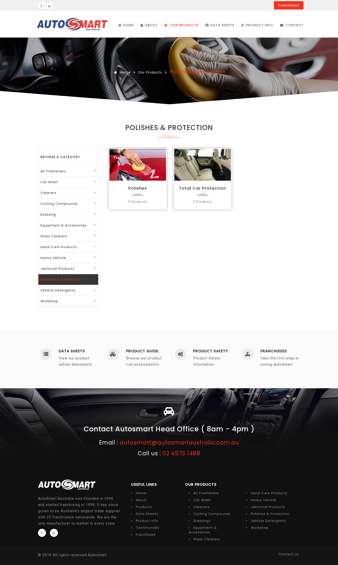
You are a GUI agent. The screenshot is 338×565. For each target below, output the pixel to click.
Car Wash (49, 182)
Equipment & (203, 530)
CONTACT (294, 25)
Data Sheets (221, 25)
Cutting (211, 514)
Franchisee (288, 5)
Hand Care (268, 493)
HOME (128, 25)
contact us (288, 554)
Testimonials (147, 527)
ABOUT (151, 25)
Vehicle (268, 520)
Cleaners (200, 507)
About (141, 500)
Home (125, 72)
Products (143, 507)
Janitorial (267, 507)
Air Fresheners (53, 171)
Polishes (137, 188)
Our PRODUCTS (183, 25)
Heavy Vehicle (263, 500)
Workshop (259, 527)
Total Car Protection (202, 188)
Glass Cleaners (206, 539)
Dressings (201, 520)
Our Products (150, 72)
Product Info (259, 25)
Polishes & (269, 514)
